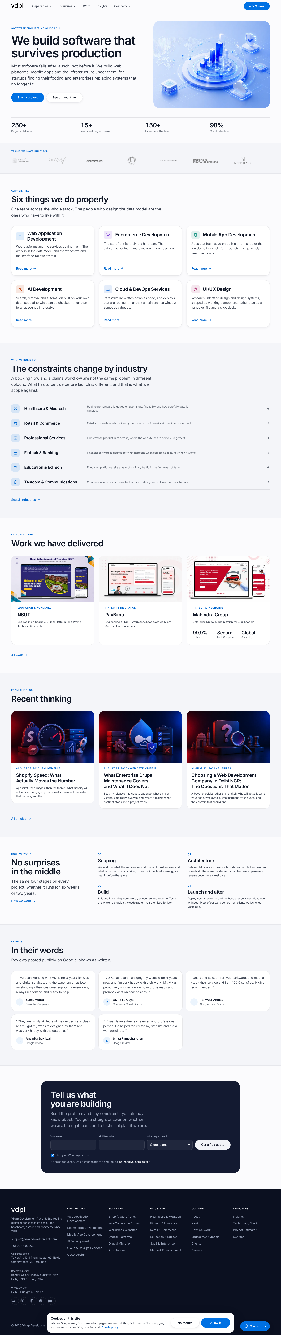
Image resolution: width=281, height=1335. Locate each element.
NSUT (24, 615)
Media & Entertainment (165, 1250)
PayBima (114, 615)
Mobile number (107, 1136)
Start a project (28, 97)
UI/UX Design (217, 289)
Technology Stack (245, 1223)
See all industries (23, 499)
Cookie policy (110, 1327)
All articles (18, 819)
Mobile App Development (230, 234)
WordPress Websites (123, 1230)
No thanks (185, 1323)
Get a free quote (212, 1144)
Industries (65, 6)
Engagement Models (205, 1237)
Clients (196, 1243)
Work (86, 6)
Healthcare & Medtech (165, 1216)
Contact (238, 1237)
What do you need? (157, 1136)
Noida (39, 1292)
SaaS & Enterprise (162, 1243)
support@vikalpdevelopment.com (34, 1239)
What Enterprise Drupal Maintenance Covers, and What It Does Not (129, 780)
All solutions (117, 1250)
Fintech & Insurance (164, 1223)
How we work (21, 901)
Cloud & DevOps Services (142, 289)
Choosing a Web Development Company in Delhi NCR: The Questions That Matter (223, 780)
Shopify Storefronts (122, 1216)
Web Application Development (44, 236)
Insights (102, 6)
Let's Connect (257, 6)
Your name (56, 1136)
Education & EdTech (164, 1237)
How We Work (201, 1230)
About (196, 1216)
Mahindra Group (210, 615)
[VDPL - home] (17, 6)
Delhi (14, 1292)
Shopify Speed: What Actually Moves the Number (45, 777)
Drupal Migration (120, 1243)
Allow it (215, 1323)
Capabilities (40, 6)
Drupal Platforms (120, 1237)
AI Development (45, 289)
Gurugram (26, 1292)
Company (120, 6)
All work (17, 655)
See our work (62, 97)
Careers (197, 1250)
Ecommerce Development (143, 234)
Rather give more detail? (134, 1161)
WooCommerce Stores (124, 1223)
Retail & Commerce (163, 1230)
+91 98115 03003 (22, 1246)
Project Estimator (245, 1230)
